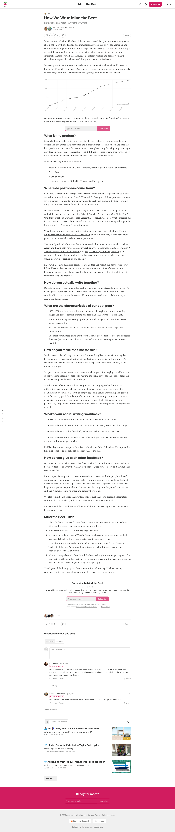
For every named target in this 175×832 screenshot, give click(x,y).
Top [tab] (47, 722)
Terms (97, 815)
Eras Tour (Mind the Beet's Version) (58, 748)
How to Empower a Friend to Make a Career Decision (85, 232)
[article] (87, 733)
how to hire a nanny (73, 201)
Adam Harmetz (68, 27)
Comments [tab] (50, 641)
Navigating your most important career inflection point (66, 765)
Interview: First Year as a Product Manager (66, 225)
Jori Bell (52, 663)
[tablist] (54, 641)
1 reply (54, 686)
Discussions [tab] (62, 722)
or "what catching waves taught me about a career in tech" (68, 732)
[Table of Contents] (2, 416)
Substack (75, 827)
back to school (71, 255)
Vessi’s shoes (83, 535)
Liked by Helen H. (57, 666)
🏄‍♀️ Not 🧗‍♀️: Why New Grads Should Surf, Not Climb (71, 728)
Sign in (168, 4)
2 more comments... (52, 710)
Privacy (91, 815)
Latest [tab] (53, 722)
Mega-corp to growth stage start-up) (103, 251)
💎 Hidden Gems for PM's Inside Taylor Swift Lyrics (71, 745)
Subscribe (155, 4)
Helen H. (56, 27)
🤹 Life (47, 14)
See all (49, 778)
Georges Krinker (56, 693)
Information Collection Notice (86, 607)
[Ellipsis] (130, 663)
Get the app (99, 821)
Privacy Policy (105, 607)
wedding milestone (53, 255)
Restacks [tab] (59, 641)
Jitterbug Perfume (57, 526)
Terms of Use (99, 604)
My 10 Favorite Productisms (96, 214)
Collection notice (108, 815)
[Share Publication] (145, 4)
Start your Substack (81, 821)
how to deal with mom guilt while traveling (106, 201)
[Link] (41, 136)
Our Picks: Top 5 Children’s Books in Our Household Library (86, 216)
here (98, 526)
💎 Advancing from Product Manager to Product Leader (74, 761)
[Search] (140, 4)
